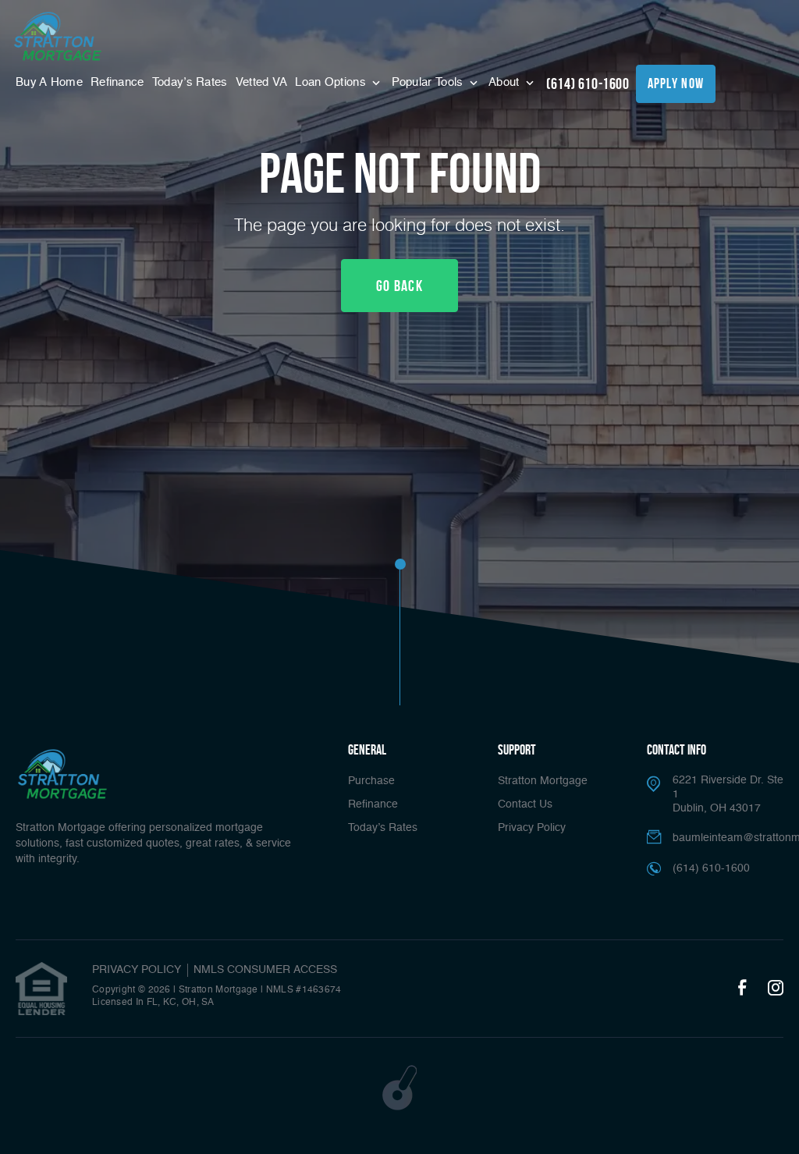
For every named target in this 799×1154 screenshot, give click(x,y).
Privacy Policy (532, 827)
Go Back (399, 285)
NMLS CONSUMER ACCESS (265, 969)
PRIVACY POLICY (136, 969)
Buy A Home (49, 82)
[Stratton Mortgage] (58, 36)
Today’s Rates (190, 82)
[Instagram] (775, 988)
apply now (676, 83)
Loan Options (332, 82)
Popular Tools (429, 82)
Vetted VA (262, 82)
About (505, 82)
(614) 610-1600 (587, 83)
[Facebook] (742, 988)
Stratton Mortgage (543, 781)
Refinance (117, 82)
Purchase (371, 781)
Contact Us (525, 804)
